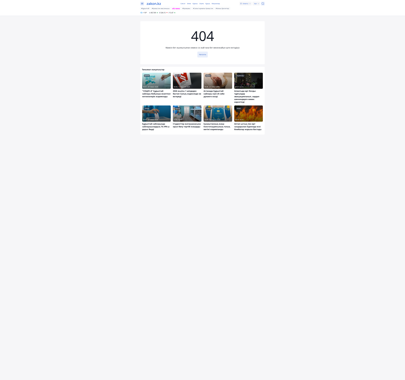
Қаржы (195, 4)
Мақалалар (216, 4)
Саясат (182, 4)
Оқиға (201, 4)
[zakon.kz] (154, 3)
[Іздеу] (263, 3)
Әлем (189, 4)
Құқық (207, 4)
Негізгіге (202, 54)
